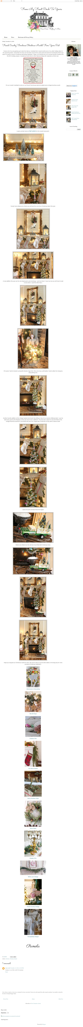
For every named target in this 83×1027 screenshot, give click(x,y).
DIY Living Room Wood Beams (75, 119)
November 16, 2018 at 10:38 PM (17, 968)
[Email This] (10, 956)
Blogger (44, 1024)
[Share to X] (13, 956)
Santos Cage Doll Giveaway (75, 94)
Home (5, 37)
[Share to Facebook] (14, 956)
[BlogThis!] (12, 956)
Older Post (61, 999)
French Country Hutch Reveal (75, 100)
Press (12, 37)
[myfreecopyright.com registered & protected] (10, 1016)
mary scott (7, 968)
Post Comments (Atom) (36, 1003)
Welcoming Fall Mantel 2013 (75, 106)
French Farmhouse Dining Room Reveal (76, 112)
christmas (7, 958)
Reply (6, 972)
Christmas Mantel (13, 958)
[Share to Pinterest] (15, 956)
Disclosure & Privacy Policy (25, 37)
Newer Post (5, 999)
